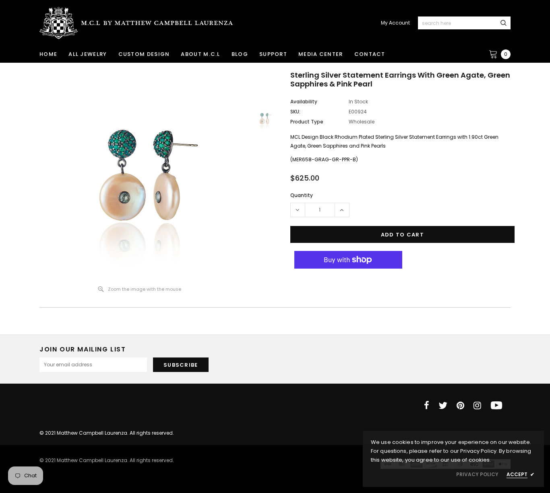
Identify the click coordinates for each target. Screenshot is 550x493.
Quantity (301, 195)
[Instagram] (477, 405)
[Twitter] (442, 405)
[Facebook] (426, 405)
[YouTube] (496, 405)
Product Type (306, 121)
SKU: (295, 111)
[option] (139, 175)
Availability (303, 101)
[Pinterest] (460, 405)
